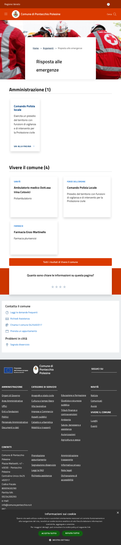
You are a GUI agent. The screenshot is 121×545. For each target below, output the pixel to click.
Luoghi (94, 421)
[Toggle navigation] (6, 14)
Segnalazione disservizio (43, 465)
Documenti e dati (10, 427)
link (88, 527)
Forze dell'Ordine (76, 181)
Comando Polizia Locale (82, 187)
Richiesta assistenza (41, 475)
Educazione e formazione (73, 395)
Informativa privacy (71, 465)
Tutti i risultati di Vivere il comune (60, 262)
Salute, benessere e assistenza (71, 427)
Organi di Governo (11, 395)
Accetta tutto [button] (49, 533)
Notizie (94, 395)
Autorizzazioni (68, 434)
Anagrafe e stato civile (42, 395)
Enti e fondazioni (10, 411)
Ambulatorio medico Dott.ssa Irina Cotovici (32, 189)
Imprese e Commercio (42, 411)
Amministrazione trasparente (69, 457)
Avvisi (94, 406)
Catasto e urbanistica (42, 422)
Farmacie (18, 225)
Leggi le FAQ (37, 470)
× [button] (118, 513)
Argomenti (48, 48)
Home (36, 48)
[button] (60, 539)
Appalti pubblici (39, 417)
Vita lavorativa (38, 406)
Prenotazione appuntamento (38, 457)
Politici (5, 417)
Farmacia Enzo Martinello (30, 232)
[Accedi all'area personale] (108, 4)
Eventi (94, 426)
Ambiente (66, 419)
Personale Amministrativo (15, 422)
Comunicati (96, 401)
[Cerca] (115, 14)
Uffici (4, 406)
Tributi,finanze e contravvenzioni (69, 412)
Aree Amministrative (12, 401)
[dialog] (60, 527)
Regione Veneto (12, 4)
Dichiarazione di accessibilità (69, 477)
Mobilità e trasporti (41, 427)
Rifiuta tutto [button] (72, 533)
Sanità (17, 181)
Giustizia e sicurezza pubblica (71, 403)
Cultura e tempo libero (42, 401)
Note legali (66, 470)
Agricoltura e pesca (70, 439)
